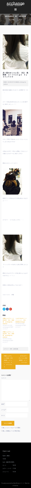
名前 (3, 404)
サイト (3, 415)
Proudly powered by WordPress (10, 483)
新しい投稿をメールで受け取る (11, 431)
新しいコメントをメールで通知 (11, 427)
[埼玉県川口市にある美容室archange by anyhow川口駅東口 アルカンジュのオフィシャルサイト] (15, 4)
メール (3, 409)
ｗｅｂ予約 (11, 19)
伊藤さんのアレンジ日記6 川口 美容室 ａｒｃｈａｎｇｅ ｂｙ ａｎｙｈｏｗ (9, 361)
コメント (3, 378)
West (26, 483)
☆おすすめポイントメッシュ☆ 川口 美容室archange (21, 320)
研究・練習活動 (14, 349)
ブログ (20, 19)
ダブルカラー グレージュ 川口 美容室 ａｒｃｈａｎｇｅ (23, 359)
